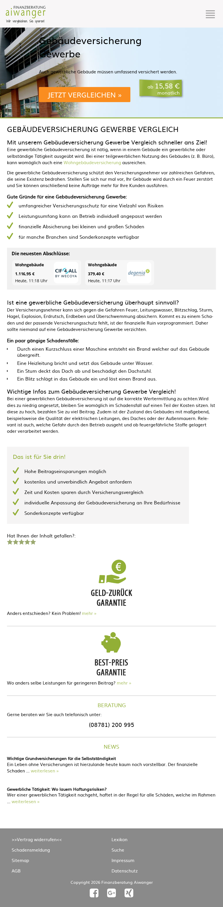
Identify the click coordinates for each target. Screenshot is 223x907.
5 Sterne (32, 541)
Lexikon (119, 839)
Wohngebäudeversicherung (92, 162)
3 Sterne (21, 541)
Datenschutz (125, 870)
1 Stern (9, 541)
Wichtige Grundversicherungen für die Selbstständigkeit (61, 758)
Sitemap (20, 860)
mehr (87, 613)
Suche (118, 849)
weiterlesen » (45, 770)
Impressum (123, 860)
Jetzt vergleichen (82, 94)
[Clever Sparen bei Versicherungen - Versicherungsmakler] (26, 21)
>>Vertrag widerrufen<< (37, 839)
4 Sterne (27, 541)
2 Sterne (15, 541)
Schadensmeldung (31, 849)
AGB (16, 870)
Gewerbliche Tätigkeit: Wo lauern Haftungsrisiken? (57, 789)
